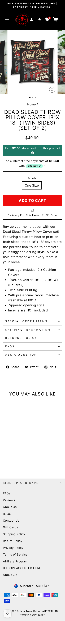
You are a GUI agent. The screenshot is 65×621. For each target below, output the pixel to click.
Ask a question (21, 354)
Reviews (9, 500)
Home (31, 104)
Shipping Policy (14, 534)
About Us (10, 507)
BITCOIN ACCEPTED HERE (22, 568)
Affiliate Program (15, 561)
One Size (32, 185)
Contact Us (11, 520)
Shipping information (27, 329)
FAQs (10, 346)
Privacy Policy (13, 548)
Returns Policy (21, 338)
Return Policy (12, 541)
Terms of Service (15, 554)
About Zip (10, 575)
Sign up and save (21, 483)
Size (32, 177)
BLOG (7, 514)
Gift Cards (10, 527)
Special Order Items (26, 321)
